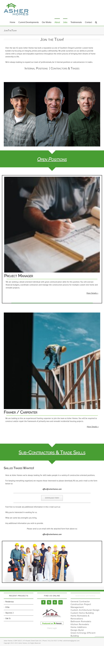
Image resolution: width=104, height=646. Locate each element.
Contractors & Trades (65, 68)
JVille (7, 607)
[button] (96, 22)
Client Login (52, 628)
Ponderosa (9, 601)
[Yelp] (55, 602)
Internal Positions (36, 68)
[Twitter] (49, 602)
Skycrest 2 (9, 613)
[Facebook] (43, 602)
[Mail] (60, 602)
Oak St (8, 618)
